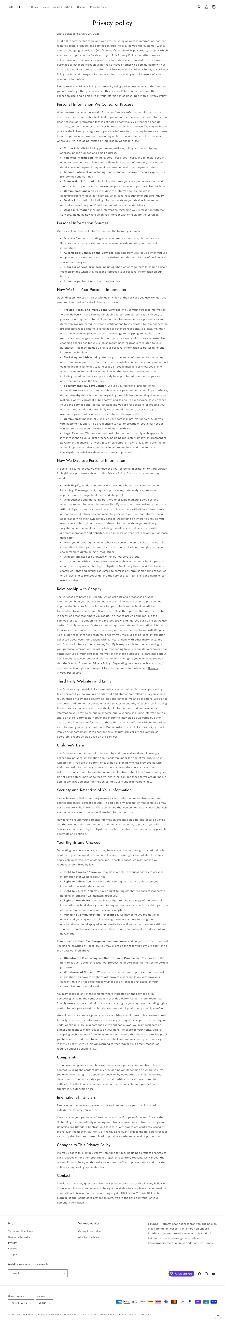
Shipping (13, 1254)
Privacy (12, 1242)
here (70, 537)
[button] (199, 7)
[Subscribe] (63, 1273)
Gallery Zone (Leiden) (90, 1231)
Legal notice (145, 1314)
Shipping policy (106, 1314)
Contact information (19, 1236)
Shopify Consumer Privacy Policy (89, 663)
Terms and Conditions (20, 1231)
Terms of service (88, 1314)
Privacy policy (71, 1314)
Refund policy (54, 1314)
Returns (12, 1248)
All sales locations (88, 1236)
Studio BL (20, 1314)
